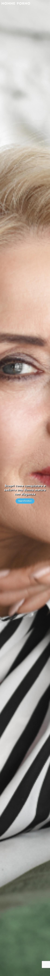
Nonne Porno (15, 3)
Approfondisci (25, 501)
